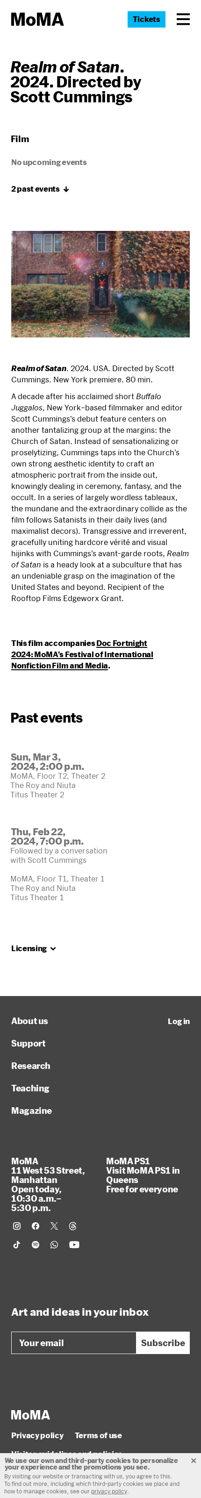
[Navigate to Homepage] (37, 19)
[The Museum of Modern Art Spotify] (35, 1244)
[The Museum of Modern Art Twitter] (54, 1225)
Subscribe (163, 1343)
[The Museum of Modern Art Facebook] (35, 1225)
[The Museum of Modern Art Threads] (72, 1225)
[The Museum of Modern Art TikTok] (16, 1244)
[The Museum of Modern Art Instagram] (16, 1225)
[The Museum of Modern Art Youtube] (74, 1244)
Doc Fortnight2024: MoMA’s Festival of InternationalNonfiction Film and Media (82, 654)
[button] (183, 19)
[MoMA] (30, 1414)
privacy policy (109, 1491)
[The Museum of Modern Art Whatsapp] (54, 1244)
